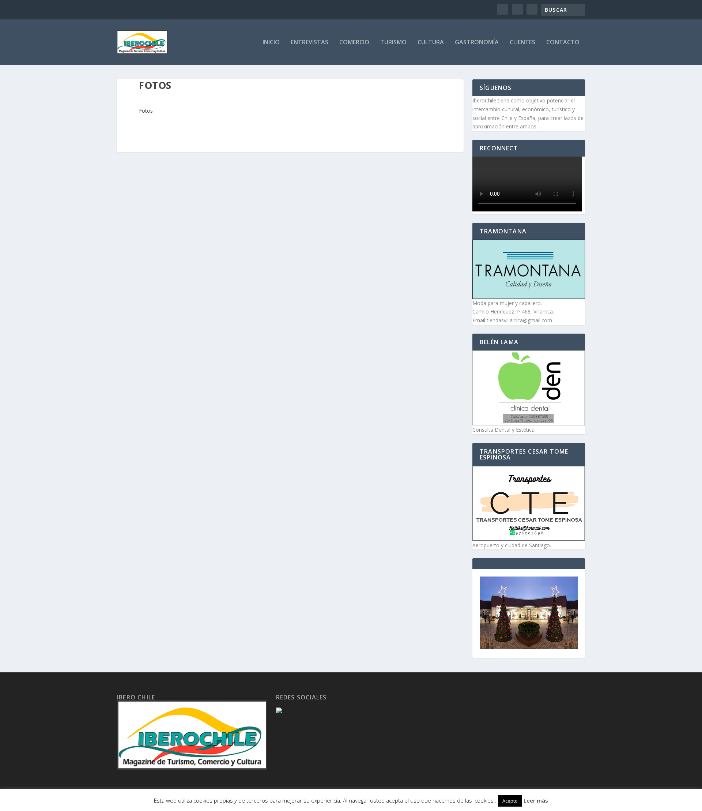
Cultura (431, 42)
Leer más (536, 800)
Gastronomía (477, 42)
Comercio (354, 42)
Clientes (522, 42)
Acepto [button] (510, 800)
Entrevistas (309, 42)
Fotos (146, 110)
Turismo (393, 42)
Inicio (271, 42)
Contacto (563, 42)
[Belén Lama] (528, 387)
